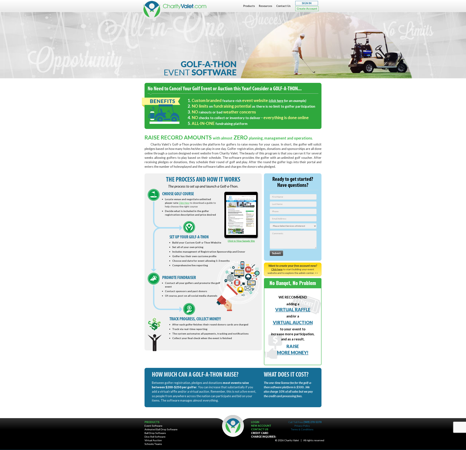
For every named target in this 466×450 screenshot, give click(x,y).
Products (249, 5)
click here (276, 101)
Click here (277, 269)
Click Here (184, 202)
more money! (292, 352)
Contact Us (283, 5)
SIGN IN (306, 3)
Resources (265, 5)
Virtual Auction (153, 440)
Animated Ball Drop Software (161, 429)
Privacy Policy (302, 425)
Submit (276, 253)
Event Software (153, 425)
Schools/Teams (153, 443)
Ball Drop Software (155, 433)
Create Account (307, 8)
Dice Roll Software (155, 436)
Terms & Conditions (302, 429)
